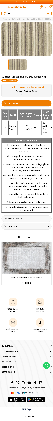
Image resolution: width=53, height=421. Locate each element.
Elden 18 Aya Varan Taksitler (26, 2)
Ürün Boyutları (10, 226)
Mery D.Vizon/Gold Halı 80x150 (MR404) (26, 277)
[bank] (26, 393)
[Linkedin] (40, 382)
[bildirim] (41, 8)
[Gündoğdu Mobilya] (16, 7)
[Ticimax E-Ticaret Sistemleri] (26, 409)
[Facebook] (12, 382)
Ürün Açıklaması (11, 103)
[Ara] (47, 13)
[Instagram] (23, 382)
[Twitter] (17, 382)
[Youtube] (29, 382)
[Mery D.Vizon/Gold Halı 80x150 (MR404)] (26, 258)
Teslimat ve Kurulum (13, 218)
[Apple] (17, 399)
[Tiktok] (35, 382)
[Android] (36, 399)
